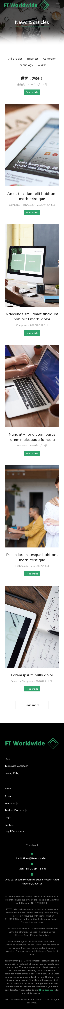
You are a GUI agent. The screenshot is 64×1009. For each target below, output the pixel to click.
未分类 (42, 65)
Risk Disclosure (47, 989)
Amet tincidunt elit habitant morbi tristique (32, 196)
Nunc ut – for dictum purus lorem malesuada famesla (32, 437)
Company (49, 58)
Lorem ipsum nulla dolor (32, 675)
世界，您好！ (32, 78)
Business (33, 58)
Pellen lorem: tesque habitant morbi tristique (32, 557)
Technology (25, 65)
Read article (32, 92)
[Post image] (32, 145)
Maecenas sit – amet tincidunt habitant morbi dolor (32, 316)
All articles (15, 58)
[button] (58, 5)
